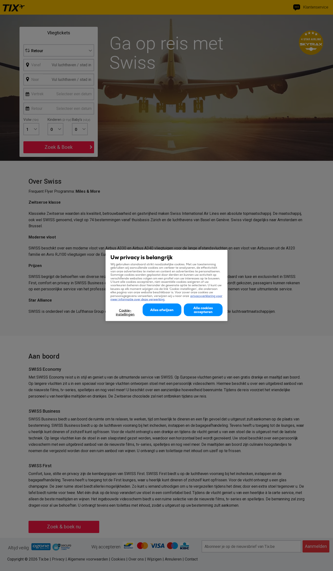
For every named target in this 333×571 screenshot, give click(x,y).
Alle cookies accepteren (203, 310)
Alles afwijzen (162, 310)
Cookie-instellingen (125, 312)
